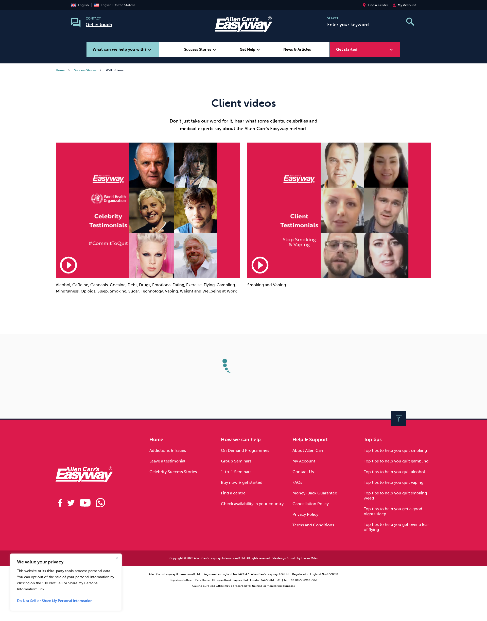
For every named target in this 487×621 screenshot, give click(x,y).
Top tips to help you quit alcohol (394, 471)
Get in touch (99, 24)
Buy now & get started (242, 482)
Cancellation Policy (310, 503)
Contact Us (303, 471)
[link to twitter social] (71, 503)
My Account (303, 461)
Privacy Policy (305, 514)
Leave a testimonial (167, 461)
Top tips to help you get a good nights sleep (393, 511)
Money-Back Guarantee (314, 493)
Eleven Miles (309, 558)
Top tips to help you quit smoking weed (395, 496)
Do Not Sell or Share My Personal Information (54, 601)
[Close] (117, 558)
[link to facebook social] (60, 503)
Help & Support (310, 439)
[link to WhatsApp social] (100, 503)
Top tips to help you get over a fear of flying (396, 527)
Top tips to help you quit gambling (396, 461)
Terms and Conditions (313, 525)
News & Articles (297, 49)
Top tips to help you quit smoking (395, 450)
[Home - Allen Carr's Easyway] (243, 28)
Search (333, 18)
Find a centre (233, 493)
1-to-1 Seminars (236, 471)
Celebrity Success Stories (173, 471)
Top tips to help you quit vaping (393, 482)
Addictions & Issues (167, 450)
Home (60, 70)
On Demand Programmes (245, 450)
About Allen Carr (308, 450)
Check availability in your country (252, 503)
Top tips (373, 439)
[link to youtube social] (85, 503)
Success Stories (200, 50)
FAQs (297, 482)
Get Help (250, 50)
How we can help (241, 439)
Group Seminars (236, 461)
